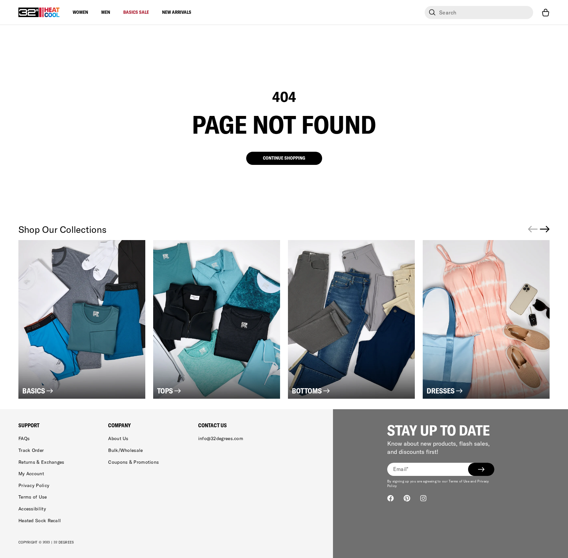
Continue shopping (284, 158)
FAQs (24, 438)
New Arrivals (176, 12)
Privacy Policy (33, 485)
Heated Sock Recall (39, 521)
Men (105, 12)
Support (28, 425)
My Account (31, 474)
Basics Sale (136, 12)
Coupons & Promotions (133, 462)
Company (119, 425)
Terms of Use (32, 497)
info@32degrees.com (220, 438)
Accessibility (32, 509)
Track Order (31, 450)
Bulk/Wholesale (125, 450)
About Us (118, 438)
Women (80, 12)
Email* (401, 469)
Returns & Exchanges (41, 462)
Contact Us (212, 425)
